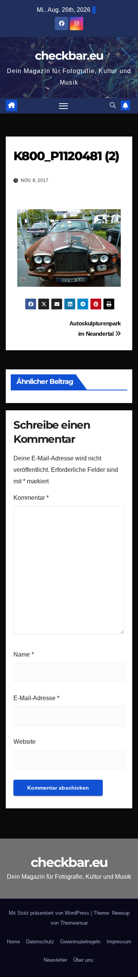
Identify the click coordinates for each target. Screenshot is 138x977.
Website (24, 741)
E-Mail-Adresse (36, 698)
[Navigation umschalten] (63, 106)
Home (13, 941)
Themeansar (74, 923)
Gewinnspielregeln (80, 941)
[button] (113, 105)
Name (23, 654)
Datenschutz (40, 941)
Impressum (119, 941)
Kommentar (31, 497)
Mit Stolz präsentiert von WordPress (50, 913)
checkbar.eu (69, 56)
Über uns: (84, 960)
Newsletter (55, 960)
